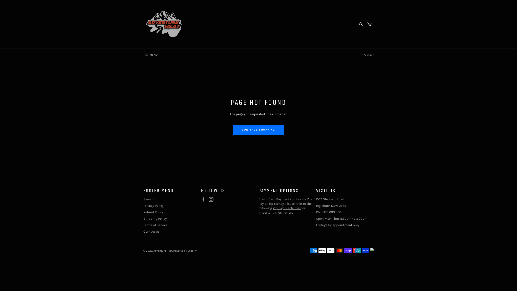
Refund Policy (153, 212)
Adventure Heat (162, 250)
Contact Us (151, 231)
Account (369, 54)
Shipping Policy (155, 218)
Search (148, 199)
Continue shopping (258, 129)
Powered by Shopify (185, 250)
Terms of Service (155, 225)
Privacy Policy (153, 206)
